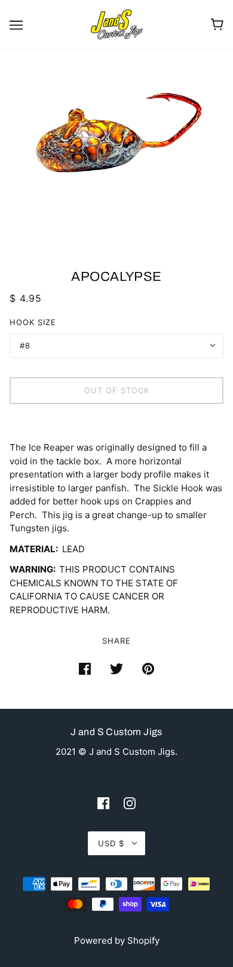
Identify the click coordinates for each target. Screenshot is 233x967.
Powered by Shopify (117, 940)
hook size (33, 322)
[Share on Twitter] (116, 668)
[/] (117, 23)
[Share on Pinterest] (148, 668)
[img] (103, 803)
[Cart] (217, 24)
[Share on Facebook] (84, 668)
